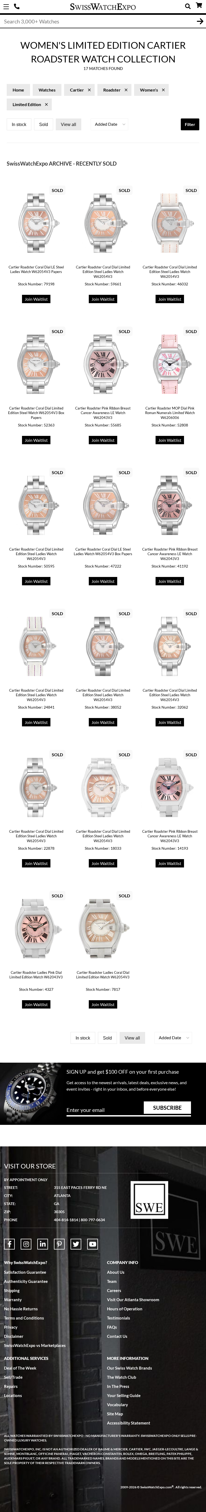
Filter (190, 124)
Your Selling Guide (124, 1395)
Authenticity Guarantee (26, 1281)
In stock (19, 124)
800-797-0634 (93, 1219)
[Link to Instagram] (26, 1244)
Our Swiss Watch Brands (129, 1368)
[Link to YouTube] (92, 1244)
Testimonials (118, 1317)
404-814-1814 (17, 7)
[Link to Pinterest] (59, 1244)
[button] (109, 124)
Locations (13, 1395)
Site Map (115, 1413)
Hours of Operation (124, 1308)
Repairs (11, 1386)
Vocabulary (117, 1404)
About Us (115, 1272)
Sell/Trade (13, 1377)
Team (112, 1281)
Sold (43, 124)
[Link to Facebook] (9, 1244)
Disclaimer (13, 1336)
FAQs (112, 1327)
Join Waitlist (36, 299)
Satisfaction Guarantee (25, 1272)
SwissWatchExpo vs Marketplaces (35, 1345)
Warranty (13, 1299)
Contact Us (117, 1336)
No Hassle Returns (21, 1308)
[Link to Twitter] (76, 1244)
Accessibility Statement (128, 1422)
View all (68, 124)
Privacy (10, 1327)
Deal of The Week (20, 1368)
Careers (114, 1290)
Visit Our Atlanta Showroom (133, 1299)
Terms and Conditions (24, 1317)
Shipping (12, 1290)
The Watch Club (121, 1377)
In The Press (118, 1386)
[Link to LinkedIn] (42, 1244)
